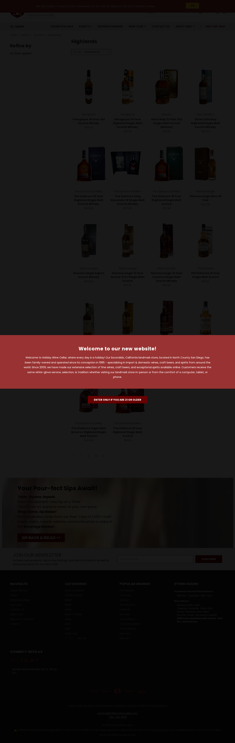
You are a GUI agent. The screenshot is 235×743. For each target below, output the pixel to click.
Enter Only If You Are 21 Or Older (117, 399)
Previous (225, 731)
